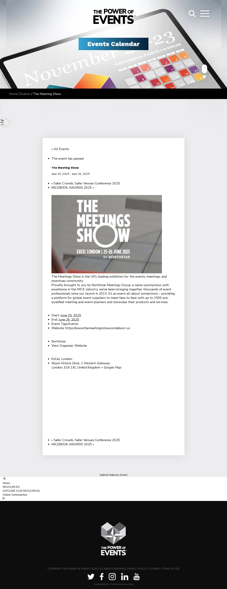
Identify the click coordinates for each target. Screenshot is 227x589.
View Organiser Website (69, 345)
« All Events (60, 149)
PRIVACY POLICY (137, 568)
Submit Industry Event (114, 475)
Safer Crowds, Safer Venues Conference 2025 (85, 183)
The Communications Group (121, 584)
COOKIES (154, 568)
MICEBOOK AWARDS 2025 (72, 187)
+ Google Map (111, 367)
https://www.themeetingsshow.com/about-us (97, 328)
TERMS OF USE (170, 568)
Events (73, 324)
